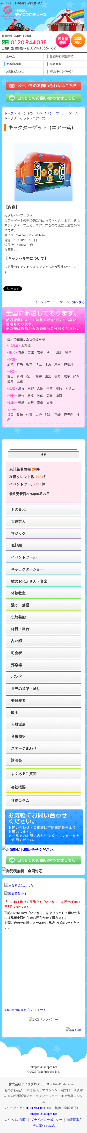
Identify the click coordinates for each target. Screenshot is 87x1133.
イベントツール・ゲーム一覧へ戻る (60, 302)
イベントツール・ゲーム (61, 113)
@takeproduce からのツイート (25, 1009)
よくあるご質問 (23, 774)
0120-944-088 (35, 1108)
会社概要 (18, 787)
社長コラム (20, 800)
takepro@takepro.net (43, 1113)
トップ (9, 113)
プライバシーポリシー (46, 1119)
